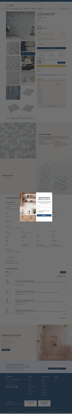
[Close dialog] (51, 193)
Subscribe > (44, 215)
